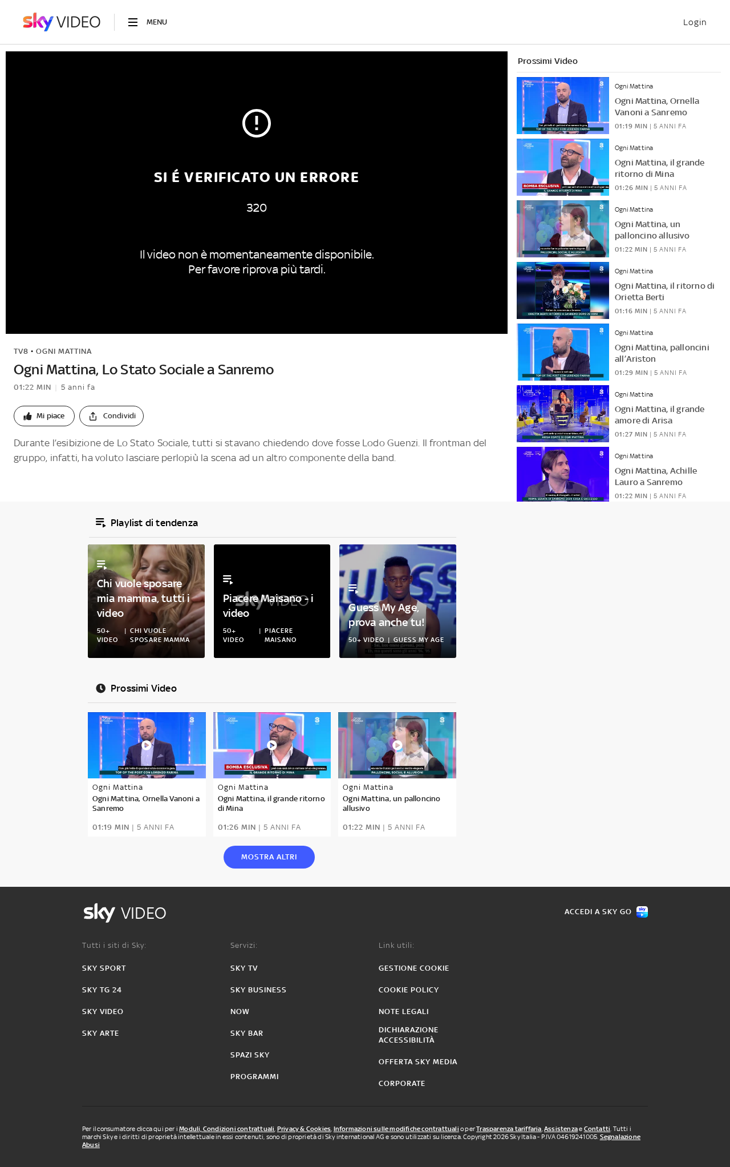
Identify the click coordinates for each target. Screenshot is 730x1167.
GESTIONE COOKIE (414, 968)
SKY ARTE (100, 1033)
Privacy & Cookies (304, 1129)
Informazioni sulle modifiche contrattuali (396, 1129)
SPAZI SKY (250, 1055)
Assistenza (561, 1129)
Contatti (597, 1129)
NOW (240, 1011)
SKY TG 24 (102, 990)
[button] (44, 416)
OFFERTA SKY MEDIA (418, 1061)
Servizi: (244, 945)
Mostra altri (269, 857)
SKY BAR (246, 1033)
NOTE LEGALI (404, 1011)
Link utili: (397, 945)
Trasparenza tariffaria (508, 1129)
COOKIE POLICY (409, 990)
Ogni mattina (64, 351)
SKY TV (244, 968)
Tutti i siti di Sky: (114, 945)
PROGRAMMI (254, 1076)
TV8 (21, 351)
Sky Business (258, 990)
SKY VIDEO (103, 1011)
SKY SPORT (104, 968)
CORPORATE (402, 1083)
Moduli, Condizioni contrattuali (226, 1129)
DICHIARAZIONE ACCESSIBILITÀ (409, 1034)
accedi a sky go (598, 911)
